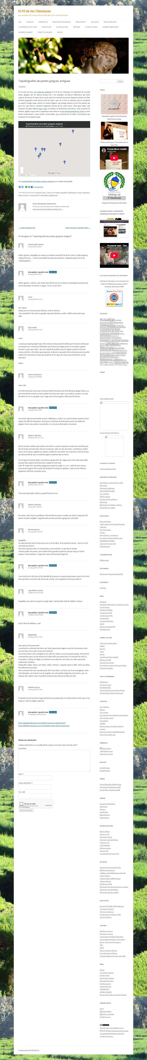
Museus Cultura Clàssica (108, 951)
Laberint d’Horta (105, 986)
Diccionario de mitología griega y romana (114, 887)
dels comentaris (107, 1014)
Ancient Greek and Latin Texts (110, 867)
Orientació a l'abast (106, 909)
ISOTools (103, 588)
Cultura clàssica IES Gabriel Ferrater (112, 524)
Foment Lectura (110, 340)
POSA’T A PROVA (105, 917)
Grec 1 (44, 192)
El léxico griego (105, 497)
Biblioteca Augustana (107, 870)
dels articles (105, 1011)
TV (116, 364)
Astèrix (102, 646)
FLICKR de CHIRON (106, 610)
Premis (122, 355)
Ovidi (113, 353)
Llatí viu (102, 345)
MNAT (102, 948)
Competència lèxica (110, 328)
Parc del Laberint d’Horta (108, 953)
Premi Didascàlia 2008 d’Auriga (110, 784)
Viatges (125, 364)
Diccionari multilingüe (107, 488)
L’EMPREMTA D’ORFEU (107, 541)
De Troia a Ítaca (105, 530)
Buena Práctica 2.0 (118, 284)
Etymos (102, 710)
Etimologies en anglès (107, 508)
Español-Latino (105, 771)
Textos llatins (121, 362)
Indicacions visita (110, 22)
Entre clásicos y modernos (109, 535)
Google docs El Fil (106, 613)
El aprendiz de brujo (107, 663)
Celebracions (72, 192)
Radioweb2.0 (104, 818)
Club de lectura (62, 27)
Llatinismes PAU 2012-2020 (27, 27)
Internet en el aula (106, 754)
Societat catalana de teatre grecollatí (112, 956)
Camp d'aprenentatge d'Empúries (111, 937)
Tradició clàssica (108, 364)
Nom (21, 774)
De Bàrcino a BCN (106, 884)
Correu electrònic (25, 783)
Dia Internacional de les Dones (73, 111)
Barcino (102, 649)
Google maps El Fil (106, 616)
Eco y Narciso (104, 494)
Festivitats (105, 337)
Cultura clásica (105, 876)
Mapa (20, 195)
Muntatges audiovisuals (62, 22)
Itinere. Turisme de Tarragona (110, 942)
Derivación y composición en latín (111, 483)
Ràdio (125, 360)
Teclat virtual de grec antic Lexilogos (112, 690)
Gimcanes (76, 27)
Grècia (124, 340)
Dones (79, 192)
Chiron (108, 748)
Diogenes (103, 602)
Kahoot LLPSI (46, 27)
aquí (45, 108)
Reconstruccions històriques (109, 357)
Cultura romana (109, 333)
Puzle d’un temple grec (108, 735)
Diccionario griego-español (109, 892)
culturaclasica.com (106, 751)
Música (115, 350)
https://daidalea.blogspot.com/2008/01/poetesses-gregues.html (42, 723)
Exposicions (114, 336)
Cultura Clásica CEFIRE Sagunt (110, 879)
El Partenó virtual (106, 837)
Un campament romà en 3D (109, 854)
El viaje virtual (104, 975)
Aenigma (118, 320)
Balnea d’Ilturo (105, 831)
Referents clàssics (111, 359)
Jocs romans (104, 712)
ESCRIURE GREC (105, 688)
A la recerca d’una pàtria (108, 643)
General (38, 192)
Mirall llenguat (105, 546)
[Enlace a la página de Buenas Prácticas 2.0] (114, 298)
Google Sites (104, 618)
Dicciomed (103, 486)
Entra (102, 1009)
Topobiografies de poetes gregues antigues (37, 181)
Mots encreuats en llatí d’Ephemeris (112, 732)
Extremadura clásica (107, 978)
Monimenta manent (25, 32)
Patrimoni (121, 352)
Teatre (111, 362)
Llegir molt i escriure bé (108, 544)
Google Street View (106, 621)
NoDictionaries (105, 629)
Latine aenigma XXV (26, 228)
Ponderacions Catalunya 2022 (110, 915)
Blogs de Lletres (105, 521)
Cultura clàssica (91, 27)
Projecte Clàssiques (45, 32)
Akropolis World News (107, 804)
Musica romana (105, 848)
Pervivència (106, 355)
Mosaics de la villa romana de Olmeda (113, 995)
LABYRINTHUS (104, 989)
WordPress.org (105, 1017)
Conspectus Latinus (107, 973)
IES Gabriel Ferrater (106, 981)
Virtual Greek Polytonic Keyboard (111, 693)
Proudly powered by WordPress (28, 1050)
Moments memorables (111, 27)
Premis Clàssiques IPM (108, 469)
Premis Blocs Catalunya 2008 (110, 790)
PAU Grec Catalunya (107, 912)
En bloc (102, 533)
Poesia (25, 195)
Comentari (22, 748)
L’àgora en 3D (104, 843)
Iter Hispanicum (105, 984)
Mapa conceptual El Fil (107, 627)
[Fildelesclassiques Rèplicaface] (114, 446)
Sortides (104, 362)
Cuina (121, 331)
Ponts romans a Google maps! (77, 228)
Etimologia (105, 335)
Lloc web (21, 792)
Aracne (59, 32)
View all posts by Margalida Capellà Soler (48, 209)
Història (102, 343)
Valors (120, 364)
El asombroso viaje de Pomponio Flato (113, 665)
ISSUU (102, 624)
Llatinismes (123, 343)
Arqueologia (104, 323)
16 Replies (21, 86)
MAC (101, 945)
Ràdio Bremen (105, 815)
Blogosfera (118, 322)
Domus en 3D (104, 834)
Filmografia (116, 338)
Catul (101, 652)
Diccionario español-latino (109, 890)
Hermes (102, 809)
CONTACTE (30, 22)
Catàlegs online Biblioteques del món (113, 873)
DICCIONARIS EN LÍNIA (107, 491)
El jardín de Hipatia (106, 668)
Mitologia (107, 348)
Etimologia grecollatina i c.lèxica (111, 505)
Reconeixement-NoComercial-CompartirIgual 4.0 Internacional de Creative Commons (114, 1033)
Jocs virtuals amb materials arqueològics (114, 715)
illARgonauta (104, 560)
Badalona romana (106, 931)
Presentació (43, 22)
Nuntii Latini (104, 812)
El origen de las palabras (108, 499)
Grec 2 (49, 192)
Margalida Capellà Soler (49, 195)
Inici (19, 22)
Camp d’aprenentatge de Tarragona (112, 939)
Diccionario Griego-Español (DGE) (111, 574)
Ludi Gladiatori (105, 845)
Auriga (102, 970)
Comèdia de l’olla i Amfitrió (109, 657)
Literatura (86, 192)
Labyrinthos (104, 721)
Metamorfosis (115, 345)
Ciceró (102, 654)
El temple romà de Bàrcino (109, 840)
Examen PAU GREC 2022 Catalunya (112, 906)
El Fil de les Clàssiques (34, 11)
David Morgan (105, 768)
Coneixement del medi (109, 331)
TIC (101, 364)
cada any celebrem (44, 92)
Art (111, 322)
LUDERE (102, 724)
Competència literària (116, 327)
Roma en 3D (104, 851)
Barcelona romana (106, 934)
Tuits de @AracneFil (106, 399)
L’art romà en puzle (106, 718)
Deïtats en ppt (81, 22)
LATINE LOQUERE (105, 992)
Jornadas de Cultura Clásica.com (111, 538)
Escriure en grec (105, 685)
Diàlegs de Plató (105, 660)
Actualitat (63, 192)
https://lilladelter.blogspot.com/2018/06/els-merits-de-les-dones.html (43, 726)
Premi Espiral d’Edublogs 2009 (110, 787)
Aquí (41, 108)
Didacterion (104, 682)
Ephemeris (103, 807)
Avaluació (95, 22)
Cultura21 (103, 527)
